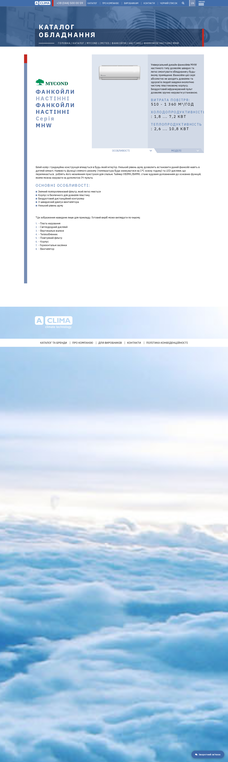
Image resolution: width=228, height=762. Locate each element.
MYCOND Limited (98, 43)
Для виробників (110, 343)
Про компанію (110, 3)
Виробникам (131, 3)
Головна (64, 43)
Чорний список (168, 3)
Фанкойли (119, 43)
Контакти (149, 3)
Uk (192, 3)
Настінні (135, 43)
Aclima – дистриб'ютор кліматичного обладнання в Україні (42, 3)
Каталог (92, 3)
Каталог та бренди (53, 343)
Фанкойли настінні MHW (161, 43)
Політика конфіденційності (167, 343)
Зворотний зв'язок (210, 754)
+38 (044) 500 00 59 (70, 3)
